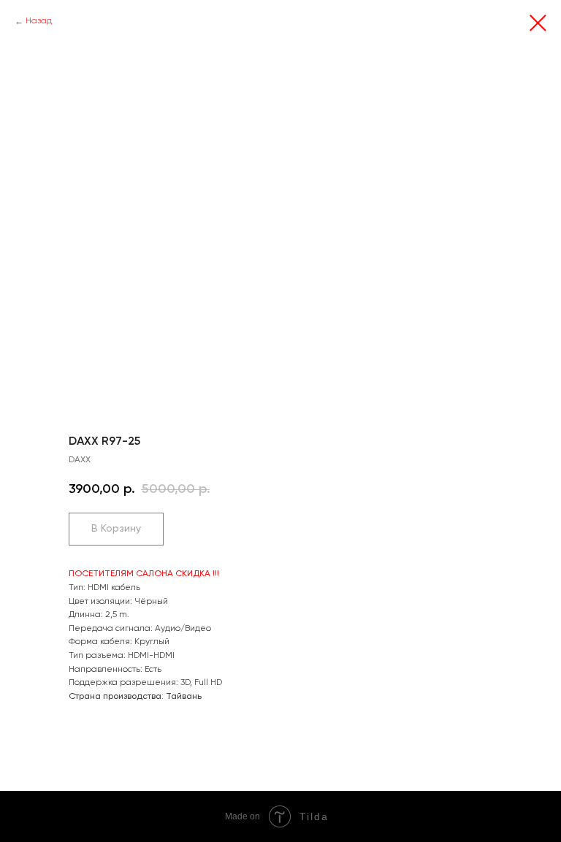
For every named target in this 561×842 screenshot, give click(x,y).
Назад (39, 21)
